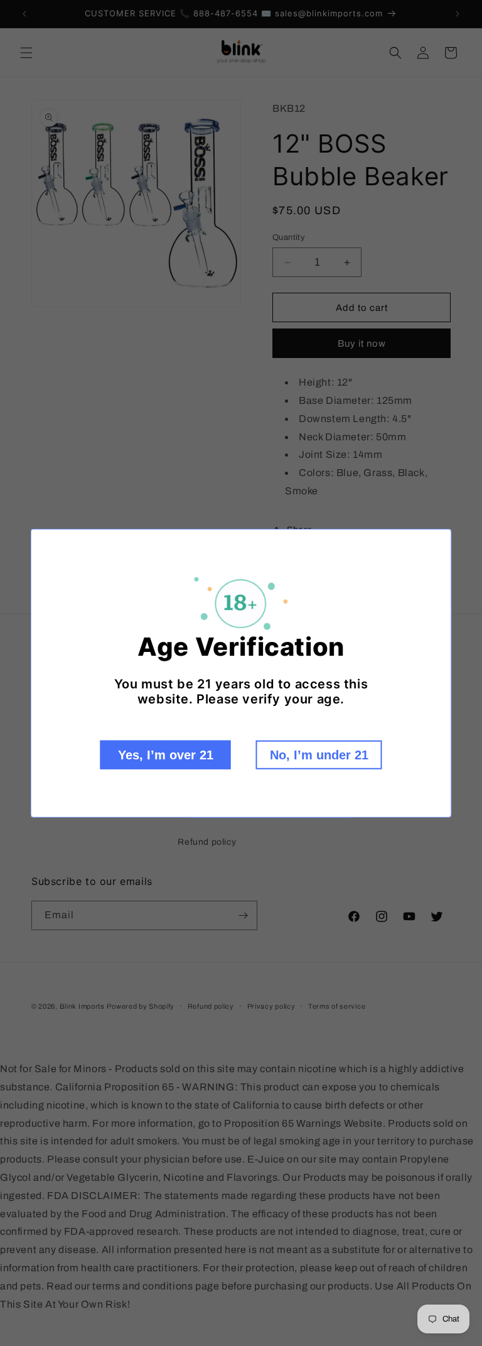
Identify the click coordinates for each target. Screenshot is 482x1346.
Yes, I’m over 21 (165, 755)
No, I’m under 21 (319, 755)
